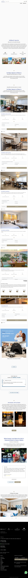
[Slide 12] (20, 111)
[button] (12, 476)
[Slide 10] (17, 111)
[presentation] (3, 381)
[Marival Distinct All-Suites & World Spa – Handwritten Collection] (10, 526)
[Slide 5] (11, 111)
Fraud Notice (2, 565)
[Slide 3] (8, 111)
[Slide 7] (14, 111)
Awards (1, 560)
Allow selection (14, 296)
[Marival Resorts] (3, 526)
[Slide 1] (6, 111)
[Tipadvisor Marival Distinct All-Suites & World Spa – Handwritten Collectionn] (5, 546)
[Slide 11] (19, 111)
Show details (24, 294)
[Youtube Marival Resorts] (4, 546)
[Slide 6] (12, 111)
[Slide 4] (10, 111)
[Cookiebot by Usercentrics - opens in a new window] (24, 280)
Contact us (2, 554)
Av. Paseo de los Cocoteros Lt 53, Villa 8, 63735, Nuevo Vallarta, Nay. (10, 535)
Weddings (1, 559)
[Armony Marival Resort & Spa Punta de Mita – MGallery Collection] (17, 526)
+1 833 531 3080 (3, 538)
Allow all (23, 296)
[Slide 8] (15, 111)
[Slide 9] (16, 111)
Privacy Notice (2, 564)
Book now (16, 243)
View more (14, 363)
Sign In (25, 3)
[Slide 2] (7, 111)
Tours (1, 556)
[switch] (11, 291)
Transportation (2, 555)
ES (24, 1)
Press (1, 561)
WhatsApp (5, 540)
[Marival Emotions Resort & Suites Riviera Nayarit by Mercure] (24, 526)
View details (4, 243)
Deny (5, 296)
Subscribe (20, 556)
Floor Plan (4, 131)
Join (21, 3)
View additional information (14, 389)
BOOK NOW (14, 427)
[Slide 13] (21, 298)
